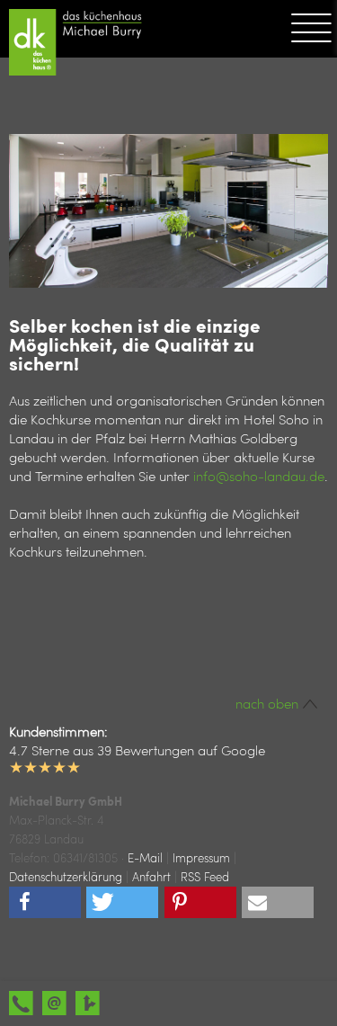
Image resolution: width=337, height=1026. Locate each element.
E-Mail (145, 857)
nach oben (268, 703)
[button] (45, 902)
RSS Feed (205, 876)
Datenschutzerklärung (65, 876)
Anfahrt (151, 876)
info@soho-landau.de (258, 476)
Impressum (201, 857)
